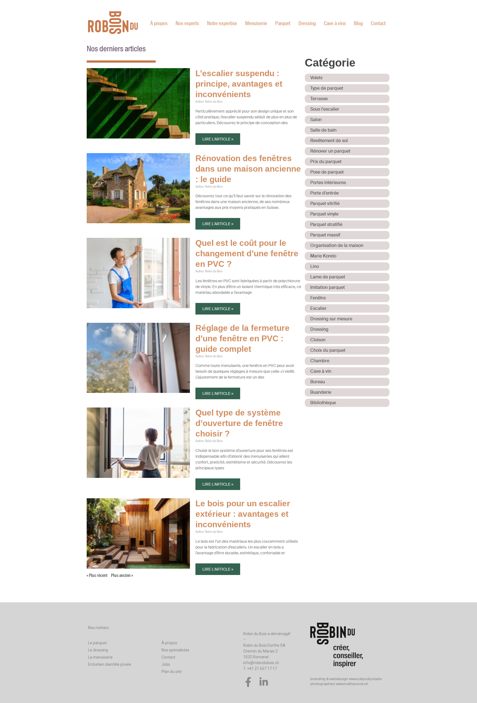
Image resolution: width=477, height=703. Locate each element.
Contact (378, 23)
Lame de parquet (327, 277)
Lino (314, 266)
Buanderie (320, 392)
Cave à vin (320, 371)
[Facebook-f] (248, 682)
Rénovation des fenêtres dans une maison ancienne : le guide (248, 169)
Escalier (318, 308)
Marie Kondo (323, 256)
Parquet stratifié (326, 224)
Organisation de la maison (336, 245)
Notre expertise (222, 23)
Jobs (165, 664)
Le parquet (97, 643)
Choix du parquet (327, 350)
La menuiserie (100, 657)
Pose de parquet (327, 172)
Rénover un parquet (330, 151)
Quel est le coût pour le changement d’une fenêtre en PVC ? (246, 253)
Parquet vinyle (324, 214)
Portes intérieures (328, 182)
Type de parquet (326, 88)
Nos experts (187, 23)
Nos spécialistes (175, 650)
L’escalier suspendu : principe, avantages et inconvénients (238, 84)
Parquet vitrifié (325, 203)
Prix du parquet (325, 161)
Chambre (319, 361)
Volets (316, 78)
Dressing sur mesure (331, 319)
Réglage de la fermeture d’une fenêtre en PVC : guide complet (242, 338)
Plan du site (171, 671)
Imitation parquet (327, 287)
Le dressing (98, 650)
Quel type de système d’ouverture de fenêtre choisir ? (239, 423)
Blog (358, 23)
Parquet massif (325, 235)
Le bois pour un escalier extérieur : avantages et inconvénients (242, 514)
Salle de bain (323, 130)
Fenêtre (318, 298)
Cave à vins (335, 23)
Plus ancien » (122, 575)
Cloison (317, 340)
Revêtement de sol (329, 140)
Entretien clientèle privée (109, 664)
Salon (316, 120)
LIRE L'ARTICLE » (217, 139)
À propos (159, 23)
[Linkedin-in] (264, 682)
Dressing (307, 23)
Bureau (317, 382)
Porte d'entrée (324, 193)
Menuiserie (256, 23)
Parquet (282, 23)
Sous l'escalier (324, 109)
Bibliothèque (323, 403)
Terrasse (319, 99)
